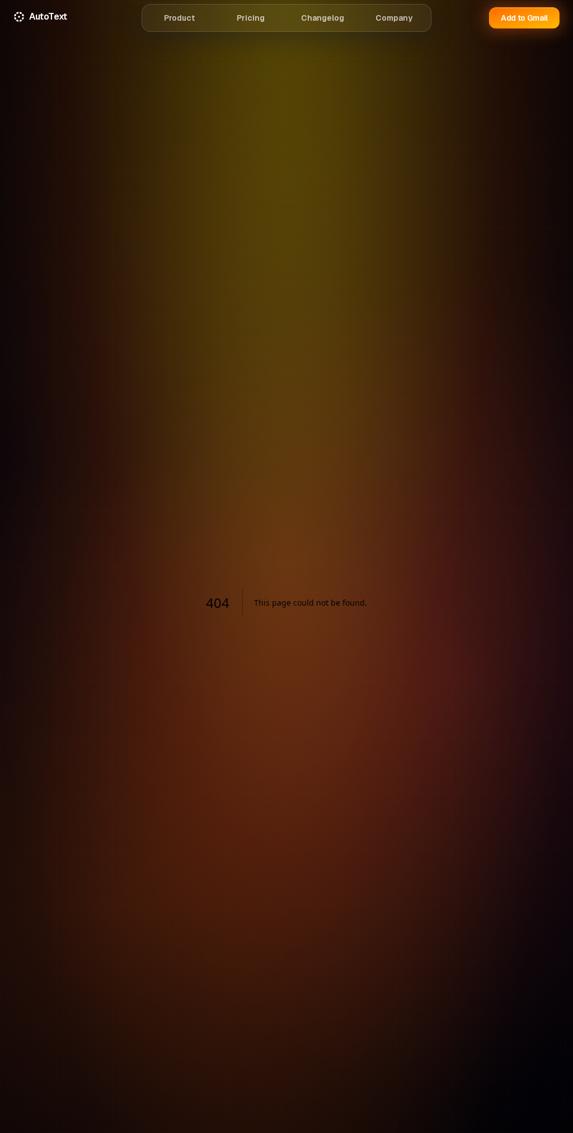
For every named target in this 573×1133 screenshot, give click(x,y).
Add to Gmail (524, 18)
